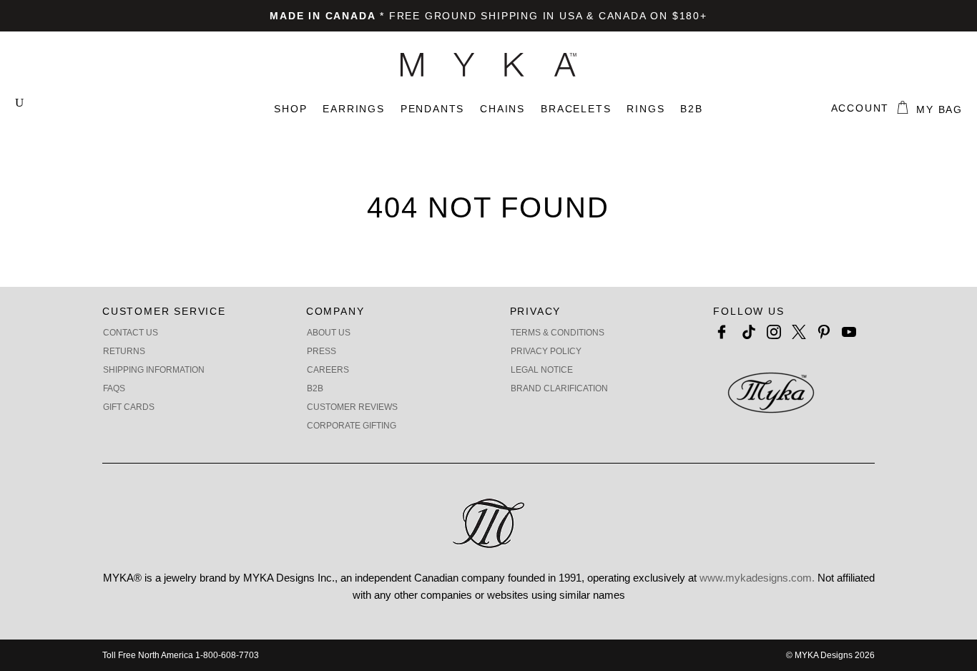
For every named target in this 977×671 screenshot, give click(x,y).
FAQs (114, 388)
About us (328, 333)
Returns (124, 351)
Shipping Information (154, 370)
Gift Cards (128, 407)
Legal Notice (542, 370)
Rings (645, 108)
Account (860, 108)
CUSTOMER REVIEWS (352, 407)
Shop (290, 108)
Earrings (353, 108)
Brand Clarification (559, 388)
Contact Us (130, 333)
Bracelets (576, 108)
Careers (328, 370)
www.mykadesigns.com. (757, 578)
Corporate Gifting (351, 426)
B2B (691, 108)
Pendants (432, 108)
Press (321, 351)
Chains (502, 108)
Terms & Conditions (557, 333)
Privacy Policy (546, 351)
